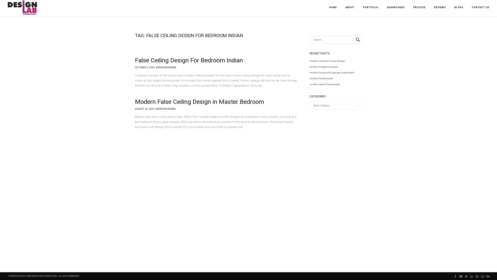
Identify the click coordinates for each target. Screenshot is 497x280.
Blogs (458, 7)
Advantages (396, 7)
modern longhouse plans (324, 66)
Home (333, 7)
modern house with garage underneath (332, 72)
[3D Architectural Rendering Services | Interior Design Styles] (23, 11)
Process (419, 7)
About (350, 7)
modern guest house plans (325, 84)
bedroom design (166, 67)
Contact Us (480, 7)
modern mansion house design (327, 61)
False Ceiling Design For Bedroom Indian (189, 60)
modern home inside (321, 78)
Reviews (440, 7)
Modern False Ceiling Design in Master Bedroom (199, 101)
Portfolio (370, 7)
